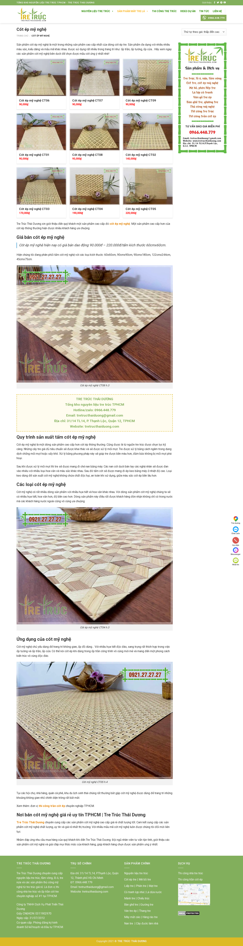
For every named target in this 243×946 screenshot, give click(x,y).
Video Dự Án (188, 11)
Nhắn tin (235, 565)
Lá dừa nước (154, 892)
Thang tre (145, 911)
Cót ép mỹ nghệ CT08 (87, 155)
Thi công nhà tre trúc (190, 873)
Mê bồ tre (145, 879)
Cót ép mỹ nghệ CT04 (87, 209)
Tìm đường (235, 523)
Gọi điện (235, 545)
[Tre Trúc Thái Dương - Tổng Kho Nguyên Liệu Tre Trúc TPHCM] (32, 14)
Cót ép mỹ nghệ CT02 (141, 155)
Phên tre (141, 886)
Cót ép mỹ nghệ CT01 (34, 155)
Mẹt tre (153, 886)
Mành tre (129, 898)
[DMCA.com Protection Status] (189, 913)
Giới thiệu (207, 2)
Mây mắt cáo (132, 917)
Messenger (236, 554)
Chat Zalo (235, 533)
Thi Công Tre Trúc (164, 11)
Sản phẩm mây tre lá (131, 11)
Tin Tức (204, 11)
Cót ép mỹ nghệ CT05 (141, 209)
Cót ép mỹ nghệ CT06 (34, 100)
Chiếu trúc (143, 898)
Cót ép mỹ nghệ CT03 (34, 209)
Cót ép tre (130, 879)
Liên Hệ (217, 11)
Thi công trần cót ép (190, 879)
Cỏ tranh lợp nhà (134, 892)
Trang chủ (22, 36)
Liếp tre (129, 886)
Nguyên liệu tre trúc (136, 873)
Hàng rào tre (150, 917)
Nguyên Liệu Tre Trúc (95, 11)
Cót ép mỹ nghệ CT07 (87, 100)
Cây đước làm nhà (147, 923)
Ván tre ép (130, 911)
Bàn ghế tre (131, 904)
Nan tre (128, 923)
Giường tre (146, 904)
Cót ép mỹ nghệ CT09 (141, 100)
